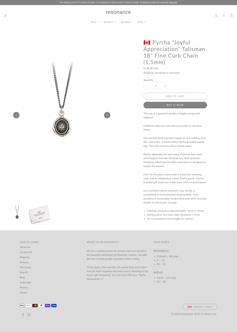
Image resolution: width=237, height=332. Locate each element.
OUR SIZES (161, 242)
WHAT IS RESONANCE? (103, 242)
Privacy (24, 287)
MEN (140, 22)
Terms (23, 292)
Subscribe (25, 282)
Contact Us (26, 252)
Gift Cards (25, 267)
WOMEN (125, 22)
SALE (93, 22)
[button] (5, 15)
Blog (22, 277)
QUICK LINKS (29, 242)
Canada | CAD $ (202, 307)
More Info (173, 2)
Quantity (148, 80)
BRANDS (108, 22)
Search (24, 272)
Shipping (148, 72)
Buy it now (175, 105)
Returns (24, 262)
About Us (25, 247)
